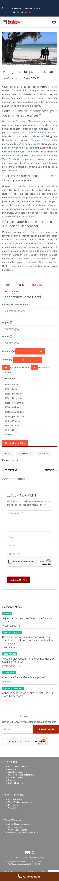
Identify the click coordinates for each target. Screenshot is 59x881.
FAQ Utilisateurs (15, 783)
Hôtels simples (12, 425)
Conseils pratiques (12, 632)
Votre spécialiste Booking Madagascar (30, 857)
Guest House (11, 384)
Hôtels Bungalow (13, 398)
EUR (36, 8)
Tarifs (44, 872)
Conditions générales (17, 772)
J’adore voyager (15, 827)
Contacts (12, 769)
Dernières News (12, 607)
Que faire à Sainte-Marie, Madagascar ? (24, 677)
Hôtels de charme (14, 402)
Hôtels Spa (10, 429)
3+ (41, 351)
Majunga (7, 614)
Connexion (16, 8)
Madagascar (25, 453)
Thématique (8, 378)
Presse (11, 780)
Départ (5, 322)
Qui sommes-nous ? (17, 766)
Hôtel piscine (11, 389)
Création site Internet (17, 829)
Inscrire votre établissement (30, 872)
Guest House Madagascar (19, 824)
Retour (6, 336)
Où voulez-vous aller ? (14, 304)
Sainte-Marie (8, 673)
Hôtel (8, 453)
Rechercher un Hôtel (15, 443)
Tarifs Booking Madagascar (20, 802)
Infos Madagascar (16, 777)
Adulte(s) (7, 359)
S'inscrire (28, 8)
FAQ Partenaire (15, 799)
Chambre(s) (8, 351)
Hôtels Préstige (12, 420)
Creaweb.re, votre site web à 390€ (23, 832)
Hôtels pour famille (14, 416)
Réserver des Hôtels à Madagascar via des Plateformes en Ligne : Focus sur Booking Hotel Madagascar (28, 640)
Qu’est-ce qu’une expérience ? (21, 774)
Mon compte (13, 805)
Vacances (43, 453)
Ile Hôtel (9, 434)
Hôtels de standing (14, 411)
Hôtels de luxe (12, 407)
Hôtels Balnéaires (14, 393)
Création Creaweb (11, 872)
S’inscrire (12, 807)
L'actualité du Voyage (13, 688)
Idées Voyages (9, 654)
